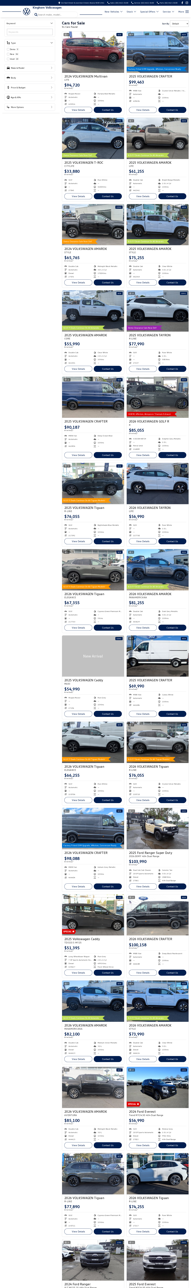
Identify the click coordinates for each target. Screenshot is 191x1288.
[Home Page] (16, 11)
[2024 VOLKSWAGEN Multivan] (93, 52)
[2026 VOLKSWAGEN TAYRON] (158, 483)
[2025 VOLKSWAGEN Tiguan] (93, 483)
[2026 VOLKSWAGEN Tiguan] (93, 569)
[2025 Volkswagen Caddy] (93, 915)
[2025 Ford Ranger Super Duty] (158, 828)
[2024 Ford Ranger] (93, 1260)
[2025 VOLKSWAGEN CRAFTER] (158, 52)
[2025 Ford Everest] (158, 1260)
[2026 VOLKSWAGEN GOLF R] (158, 397)
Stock (130, 11)
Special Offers (147, 11)
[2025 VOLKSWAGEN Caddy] (93, 656)
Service (167, 11)
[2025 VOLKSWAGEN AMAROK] (158, 138)
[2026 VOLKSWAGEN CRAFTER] (93, 828)
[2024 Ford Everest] (158, 1087)
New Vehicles (112, 11)
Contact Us (108, 109)
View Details (78, 109)
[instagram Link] (187, 3)
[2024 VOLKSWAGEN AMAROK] (93, 224)
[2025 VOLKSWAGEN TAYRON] (158, 311)
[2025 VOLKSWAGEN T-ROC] (93, 138)
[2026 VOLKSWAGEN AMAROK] (158, 569)
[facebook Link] (182, 3)
